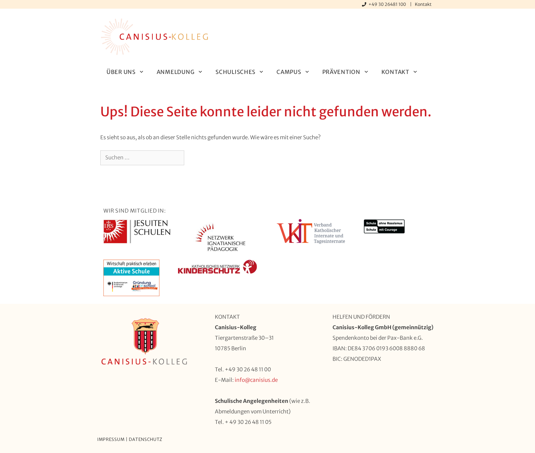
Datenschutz (146, 439)
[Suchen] (194, 157)
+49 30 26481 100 (387, 4)
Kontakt (423, 4)
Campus (288, 72)
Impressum (110, 439)
